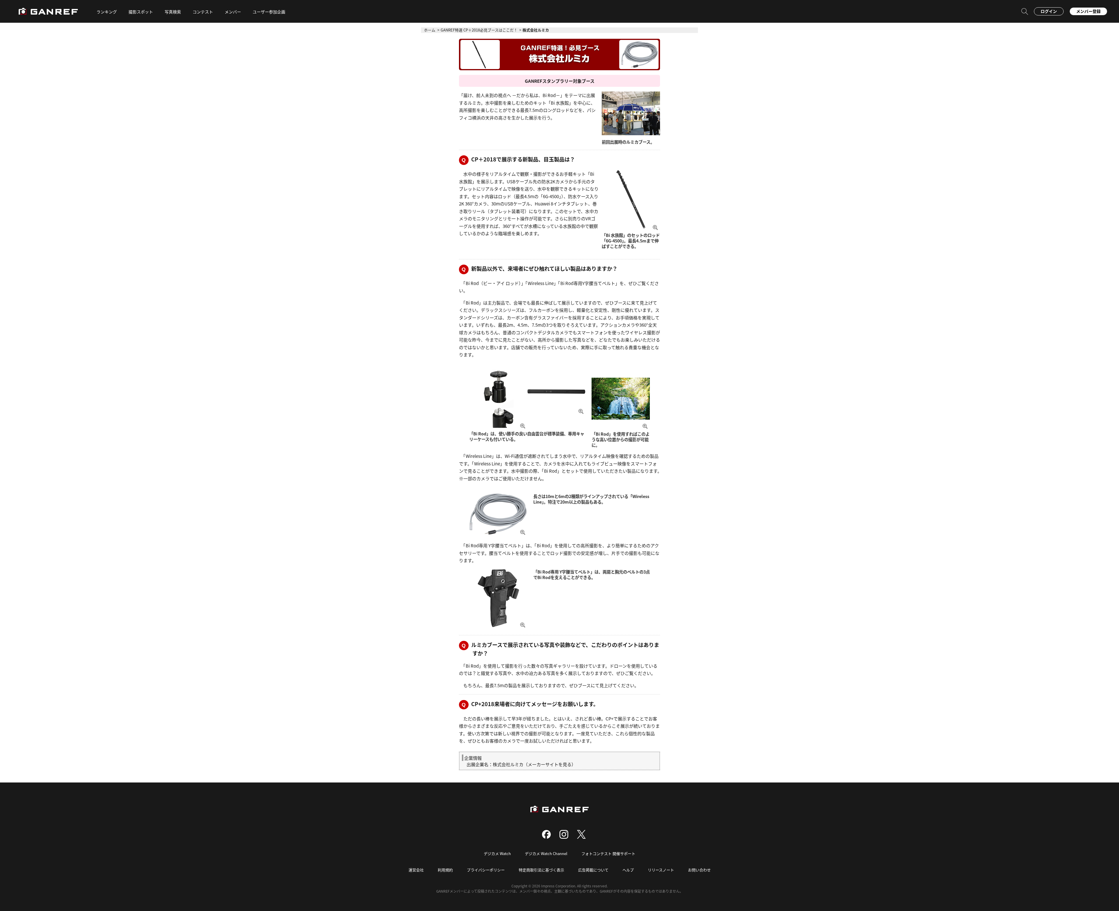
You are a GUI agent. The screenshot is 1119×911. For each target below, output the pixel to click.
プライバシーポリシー (486, 870)
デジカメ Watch (497, 853)
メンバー (233, 12)
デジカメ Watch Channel (546, 853)
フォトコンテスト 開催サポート (608, 853)
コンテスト (203, 12)
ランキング (106, 12)
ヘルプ (628, 870)
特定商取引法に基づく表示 (541, 870)
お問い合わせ (699, 870)
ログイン (1049, 11)
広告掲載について (593, 870)
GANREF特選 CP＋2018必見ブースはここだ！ (479, 30)
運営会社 (416, 870)
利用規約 (445, 870)
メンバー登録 (1088, 11)
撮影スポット (141, 12)
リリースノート (661, 870)
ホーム (429, 30)
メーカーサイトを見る (549, 764)
